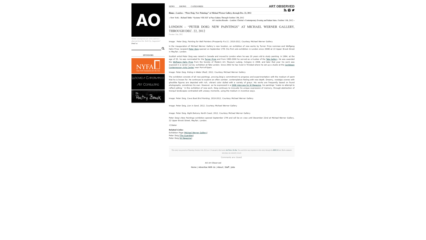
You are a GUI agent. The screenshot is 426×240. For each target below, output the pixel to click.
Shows (182, 6)
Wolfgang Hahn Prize (183, 62)
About (220, 167)
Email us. (134, 43)
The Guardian (186, 135)
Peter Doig (194, 49)
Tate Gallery (271, 59)
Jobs (233, 167)
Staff (227, 167)
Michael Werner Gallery (196, 133)
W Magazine (185, 138)
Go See (235, 150)
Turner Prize (210, 59)
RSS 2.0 (275, 150)
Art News (229, 150)
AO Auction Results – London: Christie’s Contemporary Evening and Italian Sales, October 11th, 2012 (252, 20)
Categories (197, 6)
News (172, 6)
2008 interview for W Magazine (246, 85)
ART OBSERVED (282, 6)
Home (171, 13)
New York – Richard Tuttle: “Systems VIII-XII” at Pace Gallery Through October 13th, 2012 (207, 17)
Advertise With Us (207, 167)
